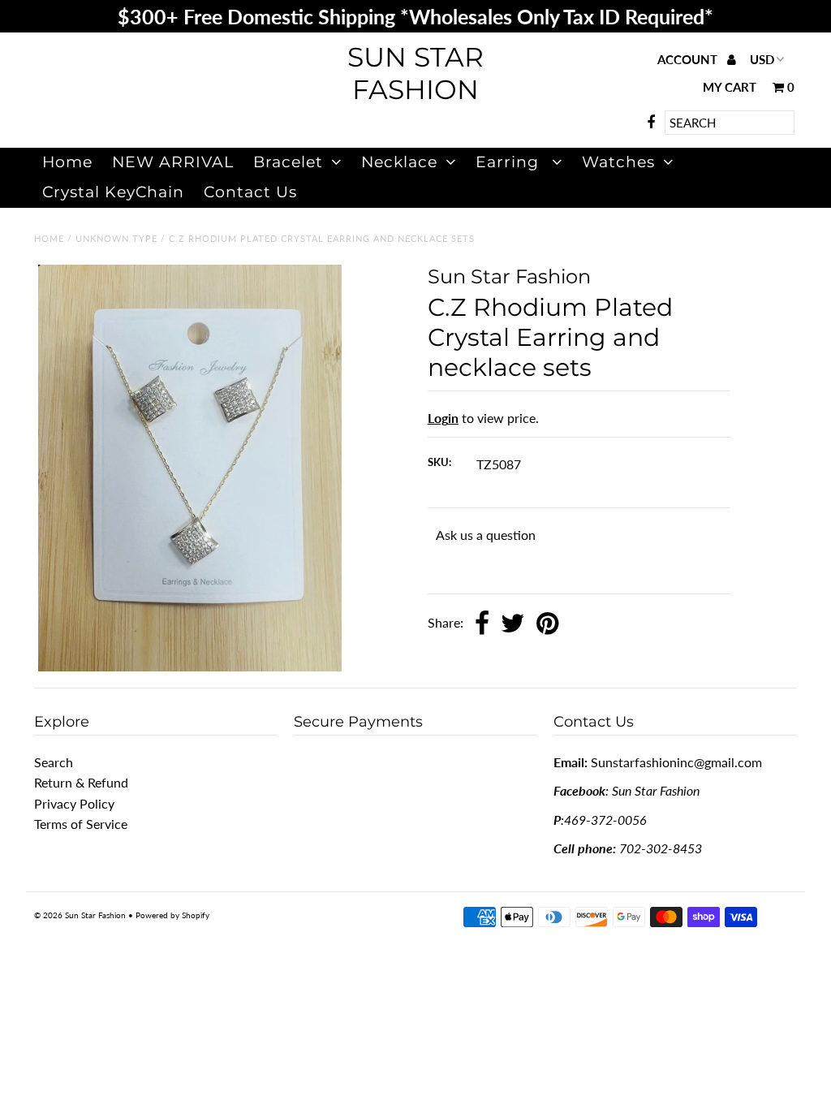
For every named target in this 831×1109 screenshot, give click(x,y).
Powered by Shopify (172, 915)
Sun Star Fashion (415, 73)
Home (67, 162)
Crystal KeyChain (113, 192)
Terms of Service (80, 823)
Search (53, 762)
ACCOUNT (689, 59)
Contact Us (250, 192)
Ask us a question (486, 534)
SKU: (439, 461)
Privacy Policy (74, 803)
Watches (618, 162)
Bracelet (288, 162)
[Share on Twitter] (513, 624)
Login (443, 417)
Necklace (399, 162)
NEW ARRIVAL (173, 162)
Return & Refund (81, 782)
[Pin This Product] (547, 624)
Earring (510, 162)
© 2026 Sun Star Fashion (80, 915)
